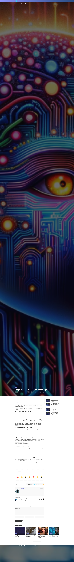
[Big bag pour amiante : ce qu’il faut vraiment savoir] (31, 531)
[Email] (43, 484)
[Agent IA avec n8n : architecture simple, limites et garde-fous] (48, 400)
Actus (16, 533)
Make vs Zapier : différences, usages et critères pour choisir (54, 413)
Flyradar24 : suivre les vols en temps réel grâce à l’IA (20, 536)
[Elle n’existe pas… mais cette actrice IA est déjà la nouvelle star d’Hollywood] (43, 531)
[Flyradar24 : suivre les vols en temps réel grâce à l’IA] (20, 531)
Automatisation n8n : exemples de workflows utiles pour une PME (55, 404)
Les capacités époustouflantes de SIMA (20, 399)
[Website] (43, 494)
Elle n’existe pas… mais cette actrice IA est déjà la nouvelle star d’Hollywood (43, 536)
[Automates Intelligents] (18, 1)
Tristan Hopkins (22, 488)
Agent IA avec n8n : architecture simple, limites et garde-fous (55, 400)
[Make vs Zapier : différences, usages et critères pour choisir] (48, 413)
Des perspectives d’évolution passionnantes (21, 400)
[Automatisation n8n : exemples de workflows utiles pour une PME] (48, 404)
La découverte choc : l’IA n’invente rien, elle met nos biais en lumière (54, 536)
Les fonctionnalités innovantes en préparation (21, 401)
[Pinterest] (41, 484)
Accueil (15, 3)
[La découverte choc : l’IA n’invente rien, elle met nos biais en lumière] (54, 531)
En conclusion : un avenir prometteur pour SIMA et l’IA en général (24, 402)
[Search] (58, 1)
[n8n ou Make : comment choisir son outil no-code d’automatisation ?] (48, 409)
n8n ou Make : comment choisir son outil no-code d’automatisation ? (55, 408)
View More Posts (41, 488)
